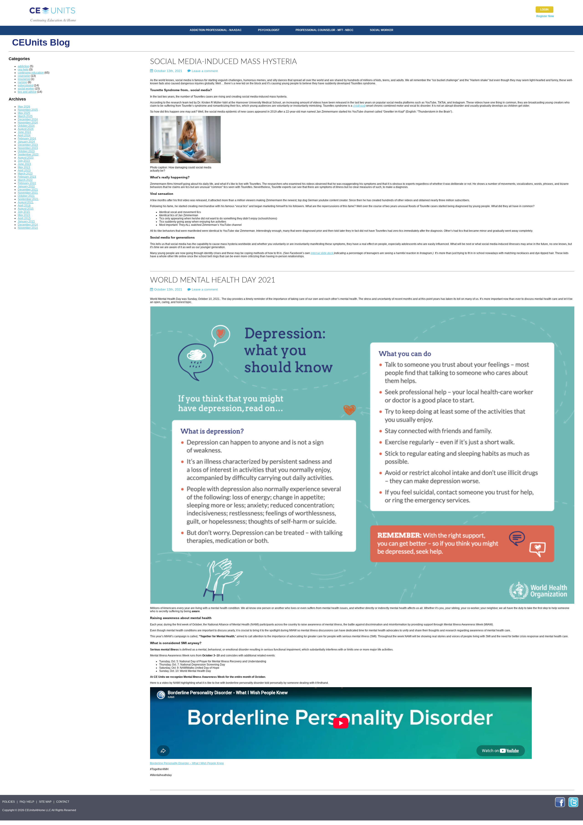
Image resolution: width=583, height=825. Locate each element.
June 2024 (24, 132)
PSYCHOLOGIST (268, 30)
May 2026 (24, 106)
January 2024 (26, 141)
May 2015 (24, 215)
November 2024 (28, 122)
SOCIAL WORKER (381, 30)
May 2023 (24, 167)
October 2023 (26, 151)
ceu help (23, 69)
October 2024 (26, 125)
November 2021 (28, 192)
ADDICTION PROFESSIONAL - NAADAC (216, 30)
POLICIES (8, 801)
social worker (26, 88)
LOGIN (544, 9)
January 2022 (26, 186)
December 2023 (28, 144)
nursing (22, 82)
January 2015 (26, 221)
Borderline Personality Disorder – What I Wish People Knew (187, 763)
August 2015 (25, 208)
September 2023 (28, 154)
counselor (24, 75)
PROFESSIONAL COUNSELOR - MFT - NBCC (324, 30)
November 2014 (28, 227)
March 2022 (25, 180)
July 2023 (24, 160)
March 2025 (25, 116)
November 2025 (28, 109)
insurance (24, 79)
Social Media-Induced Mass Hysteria (223, 61)
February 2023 (27, 176)
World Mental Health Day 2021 (212, 280)
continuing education (31, 72)
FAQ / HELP (27, 801)
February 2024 (27, 138)
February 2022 (27, 183)
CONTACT (62, 801)
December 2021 (28, 189)
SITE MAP (45, 801)
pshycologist (25, 85)
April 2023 (24, 170)
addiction (23, 66)
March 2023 (25, 173)
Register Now (545, 16)
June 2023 (24, 164)
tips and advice (27, 91)
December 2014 (28, 224)
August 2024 (25, 129)
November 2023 (28, 148)
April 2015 (24, 218)
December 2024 (28, 119)
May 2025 (24, 113)
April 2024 (24, 135)
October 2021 (26, 196)
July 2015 (24, 211)
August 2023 (25, 157)
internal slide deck (322, 253)
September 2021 (28, 199)
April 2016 (24, 205)
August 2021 (25, 202)
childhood (359, 105)
